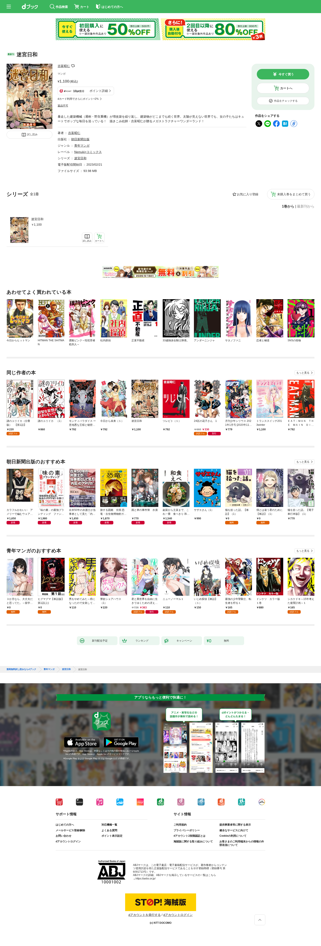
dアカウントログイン (68, 841)
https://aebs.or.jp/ (145, 878)
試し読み (32, 134)
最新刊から (305, 206)
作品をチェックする (286, 100)
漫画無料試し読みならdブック (21, 669)
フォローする (73, 66)
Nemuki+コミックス (88, 152)
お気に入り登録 (247, 194)
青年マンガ (82, 145)
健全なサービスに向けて (233, 830)
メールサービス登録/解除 (70, 830)
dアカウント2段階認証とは (189, 835)
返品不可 (63, 105)
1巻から (288, 206)
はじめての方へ (65, 824)
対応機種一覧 (109, 824)
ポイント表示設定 (112, 835)
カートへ (286, 88)
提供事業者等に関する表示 (235, 824)
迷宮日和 (37, 219)
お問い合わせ (63, 835)
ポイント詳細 (99, 91)
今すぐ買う (286, 74)
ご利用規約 (180, 824)
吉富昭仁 (64, 66)
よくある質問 (109, 830)
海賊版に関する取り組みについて (193, 841)
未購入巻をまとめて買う (294, 194)
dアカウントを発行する (144, 915)
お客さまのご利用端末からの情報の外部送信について (241, 843)
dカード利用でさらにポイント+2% (78, 98)
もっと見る (302, 372)
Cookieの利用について (233, 835)
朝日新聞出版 (80, 139)
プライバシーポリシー (187, 830)
